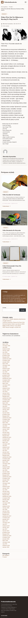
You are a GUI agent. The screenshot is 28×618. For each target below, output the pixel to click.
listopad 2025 (6, 357)
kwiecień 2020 (6, 467)
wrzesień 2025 (6, 360)
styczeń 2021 (6, 452)
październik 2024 (7, 378)
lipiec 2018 (5, 501)
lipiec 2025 (5, 363)
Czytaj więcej (6, 206)
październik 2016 (7, 535)
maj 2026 (5, 347)
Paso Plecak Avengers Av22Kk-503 (12, 327)
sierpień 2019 (6, 480)
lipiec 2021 (5, 442)
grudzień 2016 (6, 532)
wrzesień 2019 (6, 478)
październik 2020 (7, 457)
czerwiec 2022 (6, 424)
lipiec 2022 (5, 422)
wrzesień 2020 (6, 458)
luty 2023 (5, 411)
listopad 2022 (6, 416)
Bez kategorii (6, 555)
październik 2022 (7, 417)
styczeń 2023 (6, 413)
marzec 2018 (6, 508)
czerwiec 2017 (6, 522)
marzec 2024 (6, 390)
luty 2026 (5, 352)
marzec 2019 (6, 488)
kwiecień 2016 (6, 545)
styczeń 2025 (6, 373)
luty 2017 (5, 529)
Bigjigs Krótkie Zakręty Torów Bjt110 (12, 325)
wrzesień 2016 (6, 537)
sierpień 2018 (6, 499)
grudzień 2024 (6, 375)
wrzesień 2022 (6, 419)
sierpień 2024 (6, 381)
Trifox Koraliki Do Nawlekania (11, 195)
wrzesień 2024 (6, 380)
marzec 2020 (6, 468)
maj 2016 (5, 544)
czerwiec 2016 (6, 542)
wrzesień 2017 (6, 517)
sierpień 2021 (6, 440)
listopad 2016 (6, 534)
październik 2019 (7, 476)
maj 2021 (5, 445)
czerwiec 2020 (6, 463)
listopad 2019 (6, 475)
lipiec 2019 (5, 481)
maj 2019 (5, 485)
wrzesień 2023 (6, 399)
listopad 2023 (6, 396)
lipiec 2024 (5, 383)
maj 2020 (5, 465)
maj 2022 (5, 426)
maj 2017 (5, 524)
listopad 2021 (6, 435)
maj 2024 (5, 386)
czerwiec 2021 (6, 444)
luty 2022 (5, 431)
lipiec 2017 (5, 521)
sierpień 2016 (6, 539)
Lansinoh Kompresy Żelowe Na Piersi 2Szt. (14, 322)
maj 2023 (5, 406)
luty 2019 (5, 489)
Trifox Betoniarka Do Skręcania (12, 230)
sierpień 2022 (6, 421)
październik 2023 (7, 398)
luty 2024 (5, 391)
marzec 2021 (6, 449)
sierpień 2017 (6, 519)
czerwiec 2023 (6, 404)
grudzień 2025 (6, 355)
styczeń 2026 (6, 354)
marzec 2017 (6, 527)
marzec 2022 (6, 429)
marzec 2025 (6, 370)
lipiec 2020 (5, 462)
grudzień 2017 (6, 512)
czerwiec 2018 (6, 503)
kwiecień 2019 (6, 486)
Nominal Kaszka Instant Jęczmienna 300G (13, 324)
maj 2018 (5, 504)
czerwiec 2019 (6, 483)
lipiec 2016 (5, 540)
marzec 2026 (6, 350)
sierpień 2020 (6, 460)
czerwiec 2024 (6, 385)
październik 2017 (7, 516)
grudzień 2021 (6, 434)
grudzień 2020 (6, 453)
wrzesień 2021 (6, 439)
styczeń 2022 (6, 432)
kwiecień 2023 (6, 408)
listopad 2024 (6, 376)
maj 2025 (5, 367)
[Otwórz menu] (25, 2)
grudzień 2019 (6, 473)
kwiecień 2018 (6, 506)
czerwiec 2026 (6, 345)
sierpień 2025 (6, 362)
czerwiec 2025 (6, 365)
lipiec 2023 (5, 403)
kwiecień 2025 (6, 368)
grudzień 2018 (6, 493)
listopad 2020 (6, 455)
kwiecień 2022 (6, 427)
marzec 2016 (6, 547)
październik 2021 (7, 437)
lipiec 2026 (5, 344)
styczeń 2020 (6, 471)
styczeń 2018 (6, 511)
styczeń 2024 (6, 393)
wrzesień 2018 (6, 498)
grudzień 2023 (6, 394)
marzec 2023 (6, 409)
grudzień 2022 (6, 414)
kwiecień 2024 (6, 388)
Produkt (4, 14)
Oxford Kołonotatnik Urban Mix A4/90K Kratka (12, 267)
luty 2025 (5, 372)
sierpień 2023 (6, 401)
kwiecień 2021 (6, 447)
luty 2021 (5, 450)
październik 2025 (7, 358)
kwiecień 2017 (6, 526)
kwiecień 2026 (6, 349)
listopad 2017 (6, 514)
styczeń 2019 (6, 491)
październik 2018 (7, 496)
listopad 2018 (6, 494)
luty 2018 (5, 509)
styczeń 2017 (6, 530)
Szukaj (4, 307)
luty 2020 (5, 470)
